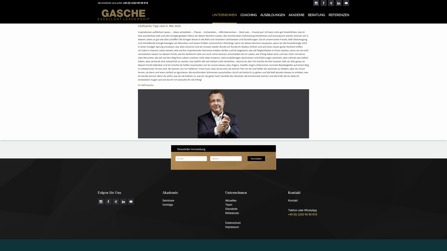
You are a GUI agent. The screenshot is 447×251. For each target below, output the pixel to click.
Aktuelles (230, 200)
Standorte (231, 209)
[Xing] (331, 3)
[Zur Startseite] (123, 14)
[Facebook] (324, 3)
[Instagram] (316, 3)
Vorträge (167, 204)
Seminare (168, 200)
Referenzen (232, 213)
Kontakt (293, 200)
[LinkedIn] (339, 3)
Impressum (232, 227)
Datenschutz (233, 223)
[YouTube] (346, 3)
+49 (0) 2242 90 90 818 (135, 3)
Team (228, 204)
